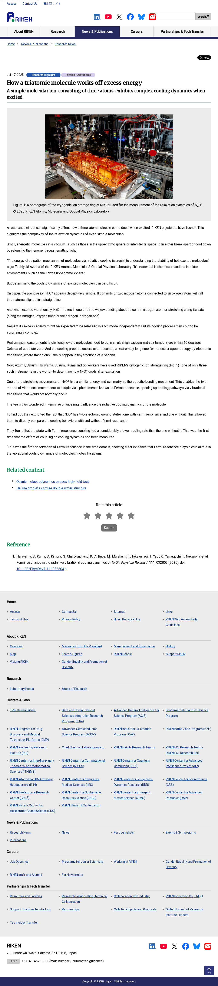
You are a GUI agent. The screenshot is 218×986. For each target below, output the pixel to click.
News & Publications (34, 44)
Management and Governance (134, 646)
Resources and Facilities (26, 896)
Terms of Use (19, 619)
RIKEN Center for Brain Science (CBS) (186, 782)
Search (202, 16)
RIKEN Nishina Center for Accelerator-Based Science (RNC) (32, 808)
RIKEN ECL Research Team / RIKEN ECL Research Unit (184, 750)
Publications (18, 840)
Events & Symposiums (181, 832)
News (65, 832)
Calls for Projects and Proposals (135, 909)
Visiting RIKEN (19, 661)
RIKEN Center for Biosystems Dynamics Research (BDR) (133, 782)
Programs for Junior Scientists (82, 861)
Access (12, 3)
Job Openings (19, 861)
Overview (16, 646)
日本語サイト (52, 3)
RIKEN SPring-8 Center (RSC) (81, 805)
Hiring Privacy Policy (127, 619)
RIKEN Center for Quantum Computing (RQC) (132, 763)
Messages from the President (82, 646)
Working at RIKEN (125, 861)
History (170, 646)
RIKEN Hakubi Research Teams (134, 747)
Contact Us (30, 3)
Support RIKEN (175, 654)
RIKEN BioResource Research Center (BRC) (29, 795)
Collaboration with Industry (132, 896)
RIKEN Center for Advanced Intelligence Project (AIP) (184, 763)
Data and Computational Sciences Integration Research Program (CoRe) (82, 716)
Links (169, 611)
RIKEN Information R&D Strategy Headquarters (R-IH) (31, 782)
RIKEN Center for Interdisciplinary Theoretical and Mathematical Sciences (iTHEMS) (32, 766)
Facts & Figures (72, 654)
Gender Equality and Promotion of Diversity (84, 664)
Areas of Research (74, 688)
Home (11, 44)
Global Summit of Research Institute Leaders (184, 912)
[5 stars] (131, 515)
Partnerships (70, 909)
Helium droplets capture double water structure (51, 488)
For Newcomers (72, 874)
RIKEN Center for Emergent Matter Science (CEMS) (132, 795)
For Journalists (124, 832)
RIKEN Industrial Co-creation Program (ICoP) (132, 731)
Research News (65, 44)
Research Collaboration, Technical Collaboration (84, 898)
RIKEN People (123, 654)
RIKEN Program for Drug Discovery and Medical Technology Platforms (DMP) (29, 734)
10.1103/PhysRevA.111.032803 (40, 569)
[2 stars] (97, 515)
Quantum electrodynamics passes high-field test (52, 482)
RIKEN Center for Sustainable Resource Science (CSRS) (81, 795)
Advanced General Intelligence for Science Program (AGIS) (136, 713)
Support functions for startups (30, 909)
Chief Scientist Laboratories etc (83, 747)
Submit (109, 528)
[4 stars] (120, 515)
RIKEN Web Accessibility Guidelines (182, 622)
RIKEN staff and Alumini (26, 874)
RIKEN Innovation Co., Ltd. (182, 896)
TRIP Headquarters (23, 710)
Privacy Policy (71, 619)
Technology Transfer (24, 922)
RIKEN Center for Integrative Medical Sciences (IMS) (80, 782)
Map (13, 654)
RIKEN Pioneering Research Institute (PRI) (28, 750)
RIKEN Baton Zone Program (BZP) (188, 729)
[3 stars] (109, 515)
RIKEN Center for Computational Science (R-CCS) (83, 763)
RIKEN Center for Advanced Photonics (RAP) (184, 795)
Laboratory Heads (22, 688)
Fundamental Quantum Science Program (187, 713)
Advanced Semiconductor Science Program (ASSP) (79, 731)
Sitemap (119, 611)
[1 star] (86, 515)
